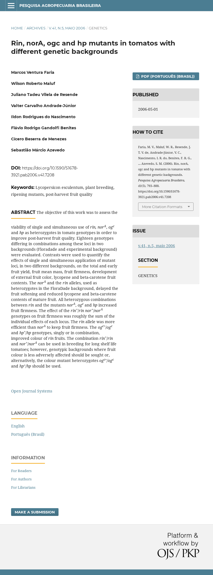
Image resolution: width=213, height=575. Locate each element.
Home (17, 28)
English (18, 426)
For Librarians (23, 487)
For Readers (21, 470)
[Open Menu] (11, 5)
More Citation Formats (162, 206)
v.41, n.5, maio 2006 (67, 28)
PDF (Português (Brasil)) (167, 76)
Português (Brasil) (27, 434)
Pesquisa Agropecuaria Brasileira (60, 5)
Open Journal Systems (31, 391)
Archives (36, 28)
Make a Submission (35, 512)
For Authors (21, 479)
